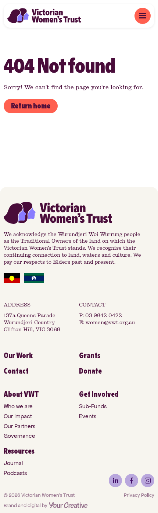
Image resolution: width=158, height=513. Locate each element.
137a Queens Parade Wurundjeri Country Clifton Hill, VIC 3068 (32, 322)
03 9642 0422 (103, 315)
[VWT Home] (44, 15)
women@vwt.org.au (110, 322)
